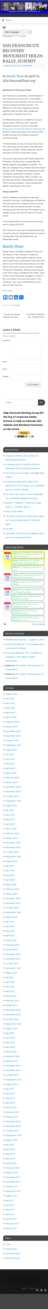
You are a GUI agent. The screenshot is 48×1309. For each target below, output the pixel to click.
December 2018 (13, 1121)
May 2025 (10, 763)
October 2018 (12, 1130)
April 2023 (10, 879)
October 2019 (12, 1075)
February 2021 (12, 1000)
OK (40, 402)
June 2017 (10, 1205)
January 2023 (12, 893)
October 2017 (12, 1186)
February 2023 (12, 889)
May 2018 (10, 1154)
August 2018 (11, 1140)
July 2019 (10, 1088)
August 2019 (11, 1084)
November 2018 (13, 1126)
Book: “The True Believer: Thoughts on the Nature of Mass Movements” (24, 656)
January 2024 (12, 838)
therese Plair (11, 644)
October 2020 (12, 1019)
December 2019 (13, 1065)
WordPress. (32, 1288)
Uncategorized (27, 66)
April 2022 (10, 935)
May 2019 (10, 1098)
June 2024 (10, 814)
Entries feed (11, 1248)
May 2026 (10, 708)
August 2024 (11, 805)
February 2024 (12, 833)
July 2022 (10, 921)
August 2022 (11, 917)
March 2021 (11, 996)
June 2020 (10, 1037)
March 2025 (11, 773)
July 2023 (10, 865)
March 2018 (11, 1163)
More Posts (7, 291)
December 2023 (13, 842)
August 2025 (11, 749)
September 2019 (13, 1079)
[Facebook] (37, 5)
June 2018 (10, 1149)
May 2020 (10, 1042)
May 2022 (10, 931)
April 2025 (10, 768)
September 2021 (13, 968)
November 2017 (13, 1181)
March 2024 (11, 828)
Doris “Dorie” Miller (14, 511)
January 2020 (12, 1061)
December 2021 (13, 954)
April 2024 (10, 824)
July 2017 (10, 1200)
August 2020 (11, 1028)
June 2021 (10, 982)
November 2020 (13, 1014)
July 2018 (10, 1144)
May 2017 (10, 1209)
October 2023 (12, 852)
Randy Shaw (15, 76)
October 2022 (12, 907)
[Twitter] (41, 5)
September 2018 (13, 1135)
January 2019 (12, 1116)
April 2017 (10, 1214)
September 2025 (13, 745)
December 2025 (13, 731)
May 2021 (10, 986)
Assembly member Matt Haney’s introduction (24, 129)
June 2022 (10, 926)
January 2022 (12, 949)
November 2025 (13, 735)
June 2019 (10, 1093)
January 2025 (12, 782)
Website (5, 376)
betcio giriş (11, 652)
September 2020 (13, 1023)
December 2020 (13, 1009)
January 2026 (12, 726)
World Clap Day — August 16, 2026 (28, 639)
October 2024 (12, 796)
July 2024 (10, 810)
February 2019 (12, 1112)
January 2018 (12, 1172)
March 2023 (11, 884)
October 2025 (12, 740)
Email (5, 370)
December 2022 (13, 898)
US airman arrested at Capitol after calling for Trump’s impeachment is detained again (25, 520)
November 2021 (13, 958)
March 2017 (11, 1219)
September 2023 (13, 856)
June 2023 (10, 870)
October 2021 (12, 963)
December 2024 (13, 787)
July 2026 (10, 698)
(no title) (9, 528)
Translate (22, 36)
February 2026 (12, 721)
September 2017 (13, 1191)
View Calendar (37, 624)
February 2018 (12, 1167)
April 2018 (10, 1158)
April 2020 (10, 1047)
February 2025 (12, 777)
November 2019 (13, 1070)
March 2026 (11, 717)
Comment (5, 342)
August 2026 (11, 694)
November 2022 (13, 903)
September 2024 (13, 800)
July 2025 (10, 754)
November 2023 (13, 847)
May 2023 (10, 875)
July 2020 (10, 1033)
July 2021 (10, 977)
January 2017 (12, 1228)
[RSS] (45, 5)
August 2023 (11, 861)
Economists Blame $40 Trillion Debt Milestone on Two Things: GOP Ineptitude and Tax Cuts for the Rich (25, 485)
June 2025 (10, 759)
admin (7, 66)
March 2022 (11, 940)
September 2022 (13, 912)
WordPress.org (13, 1258)
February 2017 (12, 1223)
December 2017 (13, 1177)
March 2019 (11, 1107)
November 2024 (13, 791)
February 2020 (12, 1056)
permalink (16, 305)
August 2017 (11, 1195)
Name (5, 363)
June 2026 (10, 703)
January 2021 (12, 1005)
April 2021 (10, 991)
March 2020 (11, 1051)
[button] (4, 624)
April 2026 (10, 712)
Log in (8, 1244)
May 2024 (10, 819)
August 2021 (11, 972)
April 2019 (10, 1102)
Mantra (23, 1288)
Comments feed (13, 1253)
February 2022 (12, 944)
